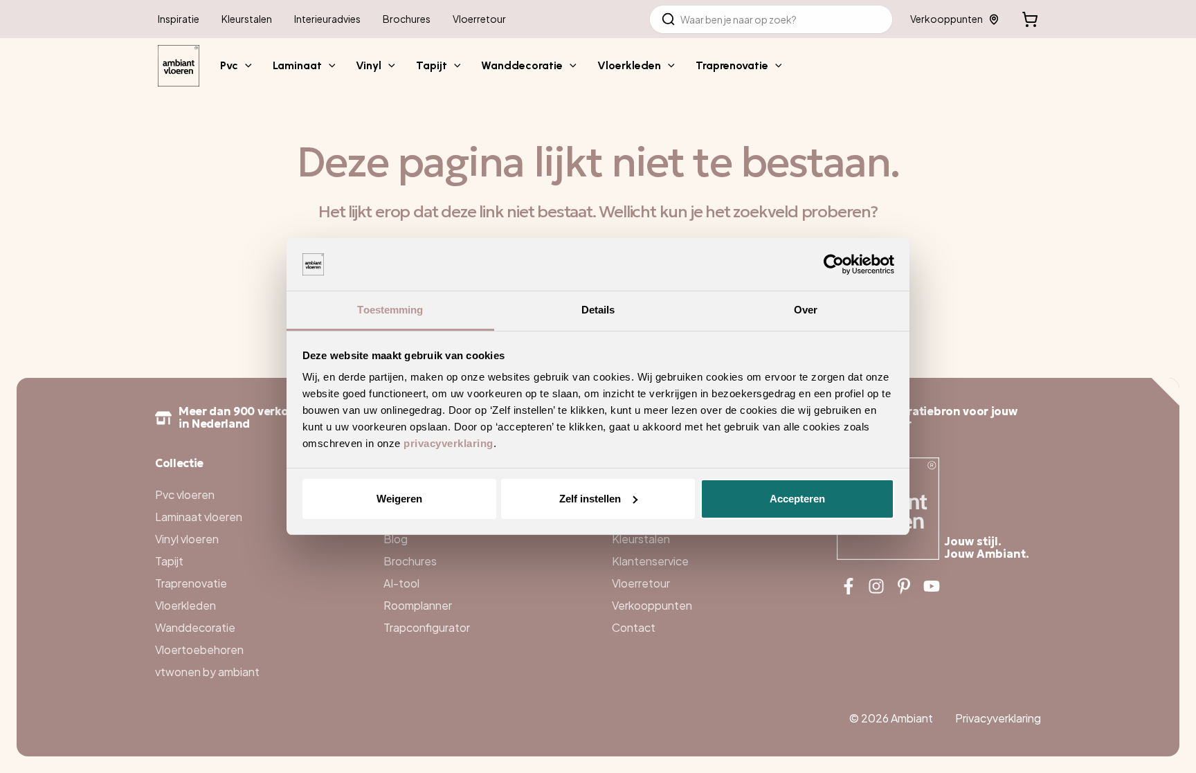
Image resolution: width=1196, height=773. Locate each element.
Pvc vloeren (185, 494)
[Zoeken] (668, 19)
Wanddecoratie (195, 627)
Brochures (410, 561)
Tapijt (169, 561)
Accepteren (797, 498)
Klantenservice (650, 561)
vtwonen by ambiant (207, 671)
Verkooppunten (946, 18)
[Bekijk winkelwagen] (1030, 19)
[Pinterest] (904, 586)
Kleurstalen (641, 538)
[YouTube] (931, 586)
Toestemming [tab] (390, 310)
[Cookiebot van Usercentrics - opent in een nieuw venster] (833, 264)
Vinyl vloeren (187, 538)
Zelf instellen (590, 498)
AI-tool (401, 583)
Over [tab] (805, 310)
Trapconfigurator (426, 627)
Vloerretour (641, 583)
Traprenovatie (191, 583)
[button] (245, 65)
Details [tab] (598, 310)
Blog (395, 538)
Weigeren (399, 498)
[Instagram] (876, 586)
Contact (633, 627)
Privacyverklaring (998, 718)
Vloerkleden (185, 605)
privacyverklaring (448, 443)
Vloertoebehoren (199, 649)
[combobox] (771, 19)
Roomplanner (417, 605)
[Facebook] (848, 586)
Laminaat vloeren (198, 516)
